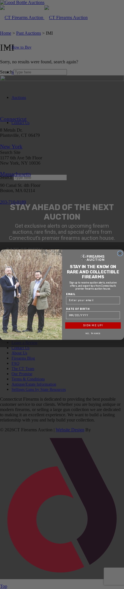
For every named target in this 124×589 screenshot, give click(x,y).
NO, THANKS (93, 333)
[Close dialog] (120, 253)
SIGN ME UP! (93, 325)
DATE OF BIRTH (77, 308)
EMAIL (71, 293)
